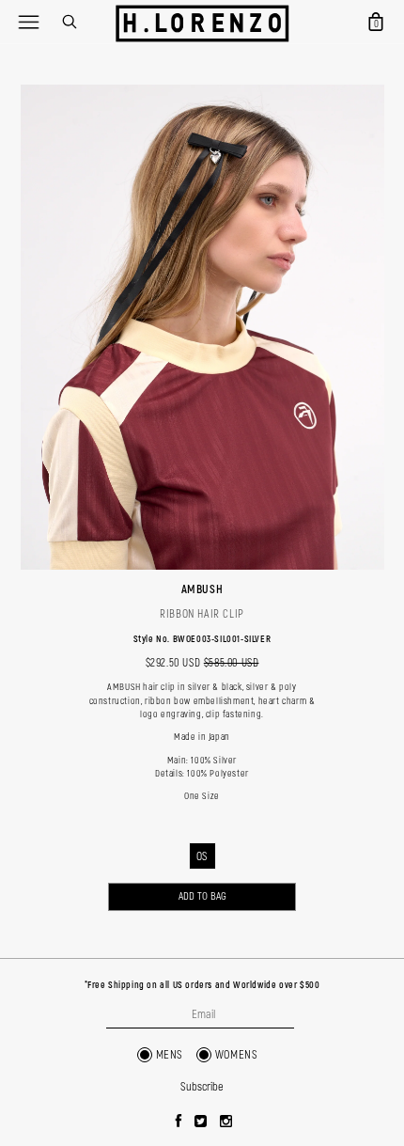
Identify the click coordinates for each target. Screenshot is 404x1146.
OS (202, 857)
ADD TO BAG (202, 896)
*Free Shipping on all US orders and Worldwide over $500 (202, 985)
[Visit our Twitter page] (201, 1122)
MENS (169, 1054)
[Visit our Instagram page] (226, 1122)
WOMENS (236, 1054)
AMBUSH (202, 589)
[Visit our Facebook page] (179, 1122)
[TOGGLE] (28, 21)
